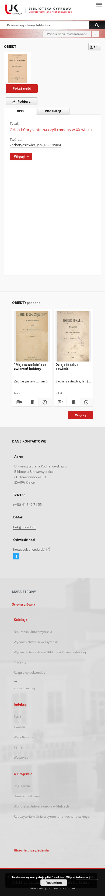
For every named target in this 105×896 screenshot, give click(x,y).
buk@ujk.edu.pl (24, 527)
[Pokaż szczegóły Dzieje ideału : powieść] (85, 402)
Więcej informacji (78, 877)
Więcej (80, 415)
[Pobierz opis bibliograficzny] (18, 402)
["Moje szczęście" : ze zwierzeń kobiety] (32, 337)
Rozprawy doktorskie (29, 672)
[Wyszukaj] (97, 25)
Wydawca (21, 757)
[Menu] (99, 4)
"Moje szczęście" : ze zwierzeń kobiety (30, 366)
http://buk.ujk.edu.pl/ (29, 549)
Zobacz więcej (24, 688)
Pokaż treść (22, 88)
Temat (19, 747)
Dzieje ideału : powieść (66, 366)
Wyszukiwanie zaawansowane (67, 34)
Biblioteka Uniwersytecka (33, 631)
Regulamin (22, 786)
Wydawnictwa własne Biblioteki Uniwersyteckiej (50, 652)
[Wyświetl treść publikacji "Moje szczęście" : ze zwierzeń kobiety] (31, 402)
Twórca (19, 727)
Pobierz (23, 101)
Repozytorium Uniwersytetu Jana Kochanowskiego (52, 816)
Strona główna (24, 604)
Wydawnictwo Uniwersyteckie (36, 642)
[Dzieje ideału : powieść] (73, 337)
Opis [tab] (20, 111)
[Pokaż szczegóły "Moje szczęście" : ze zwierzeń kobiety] (44, 402)
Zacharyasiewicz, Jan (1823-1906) (35, 145)
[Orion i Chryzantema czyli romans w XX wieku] (17, 68)
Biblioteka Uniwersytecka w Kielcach (41, 806)
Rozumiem (54, 882)
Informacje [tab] (53, 111)
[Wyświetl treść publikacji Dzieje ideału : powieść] (73, 402)
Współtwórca (23, 737)
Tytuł (17, 716)
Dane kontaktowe (27, 796)
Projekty (20, 662)
